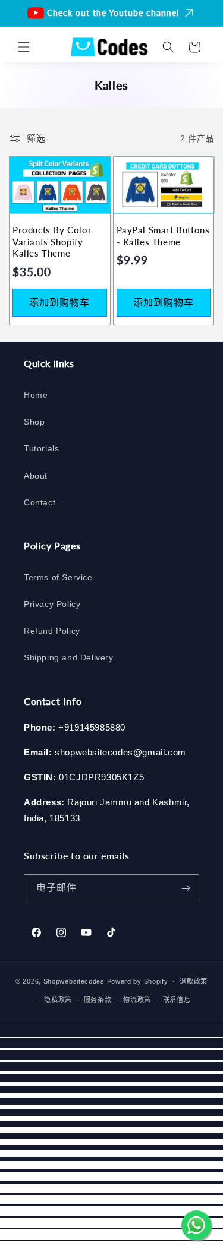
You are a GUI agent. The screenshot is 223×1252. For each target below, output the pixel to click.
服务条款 (98, 999)
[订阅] (185, 888)
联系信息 (177, 999)
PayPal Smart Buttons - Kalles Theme (163, 236)
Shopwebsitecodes (74, 981)
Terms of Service (58, 577)
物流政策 (137, 999)
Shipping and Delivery (69, 657)
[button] (24, 47)
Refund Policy (52, 631)
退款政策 (194, 981)
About (36, 475)
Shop (34, 421)
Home (36, 395)
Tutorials (41, 448)
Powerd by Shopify (137, 981)
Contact (39, 502)
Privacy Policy (52, 604)
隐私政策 (58, 999)
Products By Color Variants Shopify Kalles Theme (52, 241)
